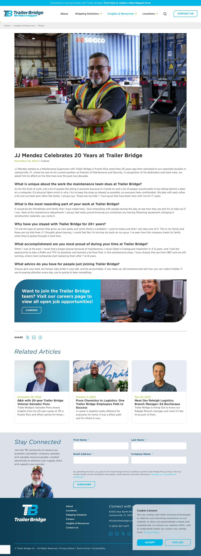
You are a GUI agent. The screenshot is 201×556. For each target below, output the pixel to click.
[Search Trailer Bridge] (165, 13)
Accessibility (98, 548)
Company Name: (141, 454)
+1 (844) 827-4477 (119, 526)
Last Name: (138, 440)
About (64, 13)
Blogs (41, 25)
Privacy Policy (151, 532)
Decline (177, 542)
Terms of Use (83, 548)
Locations (148, 13)
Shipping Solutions (87, 13)
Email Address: (82, 454)
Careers (32, 310)
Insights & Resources (121, 13)
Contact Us (185, 13)
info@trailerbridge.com (121, 520)
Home (7, 25)
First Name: (80, 440)
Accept (150, 542)
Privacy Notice (67, 548)
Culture (45, 161)
